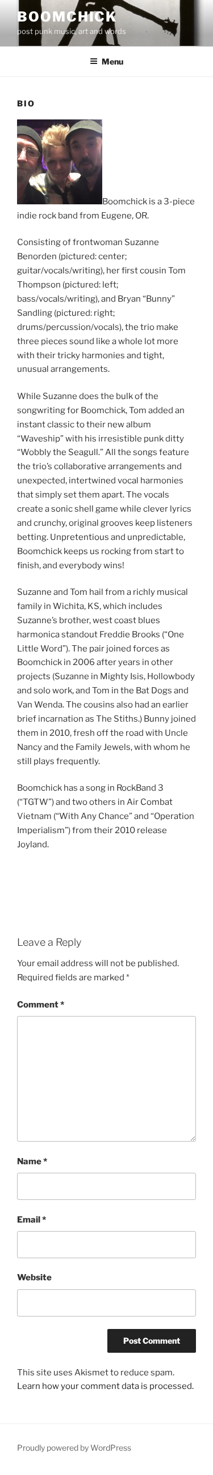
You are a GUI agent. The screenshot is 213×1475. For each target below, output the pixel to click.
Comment (40, 1005)
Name (32, 1161)
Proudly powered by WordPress (74, 1447)
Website (34, 1277)
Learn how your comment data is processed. (105, 1386)
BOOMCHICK (67, 16)
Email (31, 1220)
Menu (112, 61)
